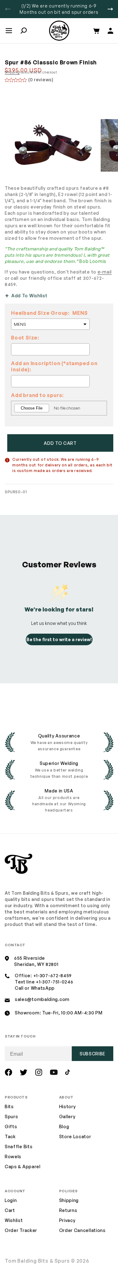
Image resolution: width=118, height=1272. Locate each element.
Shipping (12, 72)
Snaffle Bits (18, 1146)
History (67, 1106)
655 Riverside (29, 958)
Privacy (67, 1220)
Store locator (75, 1136)
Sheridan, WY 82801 (36, 964)
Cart (10, 1210)
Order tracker (21, 1231)
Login (11, 1200)
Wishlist (14, 1220)
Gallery (67, 1116)
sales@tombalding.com (42, 999)
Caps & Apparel (23, 1166)
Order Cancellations (82, 1230)
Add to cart (60, 443)
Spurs (11, 1116)
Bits (9, 1106)
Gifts (11, 1126)
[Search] (23, 31)
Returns (68, 1210)
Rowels (13, 1156)
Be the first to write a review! (59, 639)
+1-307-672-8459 (52, 975)
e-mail (105, 271)
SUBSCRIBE (92, 1053)
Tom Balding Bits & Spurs (37, 1261)
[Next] (110, 9)
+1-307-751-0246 (54, 981)
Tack (10, 1136)
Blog (64, 1126)
